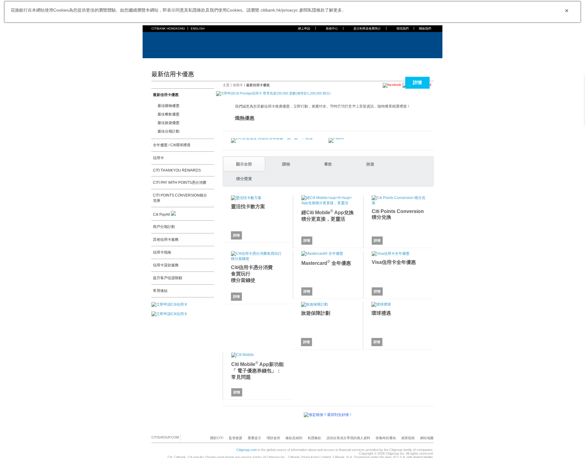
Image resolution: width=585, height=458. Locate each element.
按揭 (202, 62)
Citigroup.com (246, 450)
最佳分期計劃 (168, 131)
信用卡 (188, 62)
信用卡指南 (162, 252)
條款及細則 (293, 438)
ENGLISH (197, 28)
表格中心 (332, 28)
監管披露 (235, 438)
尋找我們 (402, 28)
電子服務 (269, 62)
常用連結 (160, 291)
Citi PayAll (162, 214)
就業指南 (408, 438)
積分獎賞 (244, 178)
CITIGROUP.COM (165, 437)
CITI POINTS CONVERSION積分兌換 (180, 198)
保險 (234, 62)
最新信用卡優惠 (166, 95)
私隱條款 (314, 438)
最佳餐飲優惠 (168, 114)
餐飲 (328, 164)
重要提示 (254, 438)
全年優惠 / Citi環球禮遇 (171, 145)
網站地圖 (427, 438)
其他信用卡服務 (166, 239)
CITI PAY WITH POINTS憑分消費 (179, 182)
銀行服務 (171, 62)
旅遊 (370, 164)
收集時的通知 (386, 438)
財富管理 (250, 62)
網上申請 (304, 28)
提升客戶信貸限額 (167, 278)
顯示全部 (244, 164)
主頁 (155, 62)
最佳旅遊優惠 (168, 123)
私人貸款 (218, 62)
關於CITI (216, 438)
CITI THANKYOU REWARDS (177, 170)
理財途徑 (273, 438)
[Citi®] (171, 44)
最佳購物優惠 (168, 106)
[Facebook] (185, 437)
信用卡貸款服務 (166, 265)
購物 (286, 164)
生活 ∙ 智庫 (336, 62)
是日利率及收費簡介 (367, 28)
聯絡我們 (425, 28)
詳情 (417, 82)
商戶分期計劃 (164, 227)
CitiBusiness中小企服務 (302, 62)
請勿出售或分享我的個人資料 (348, 438)
